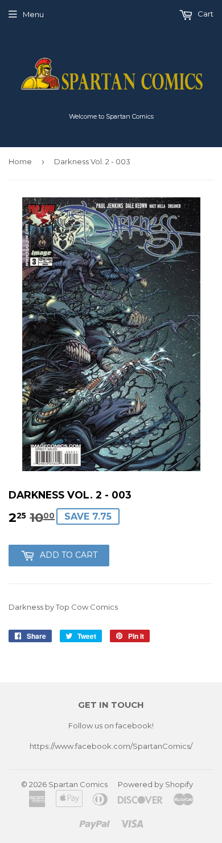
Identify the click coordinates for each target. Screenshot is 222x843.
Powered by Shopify (155, 784)
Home (20, 161)
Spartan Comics (78, 784)
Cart (204, 13)
